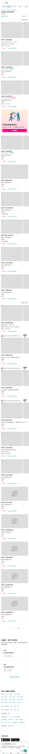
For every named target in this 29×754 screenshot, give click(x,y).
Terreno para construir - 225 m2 (9, 42)
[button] (18, 628)
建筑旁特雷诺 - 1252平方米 (7, 325)
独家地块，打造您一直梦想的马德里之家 (10, 357)
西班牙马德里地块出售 (6, 71)
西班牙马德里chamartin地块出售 (8, 449)
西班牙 (4, 10)
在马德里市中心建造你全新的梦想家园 (10, 389)
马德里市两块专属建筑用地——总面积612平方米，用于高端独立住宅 (14, 422)
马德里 (7, 10)
